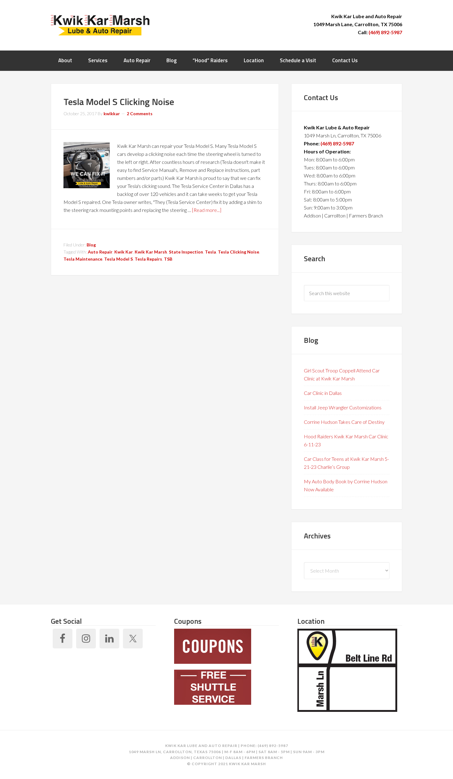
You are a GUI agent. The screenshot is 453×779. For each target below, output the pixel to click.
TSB (168, 259)
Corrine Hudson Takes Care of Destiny (344, 422)
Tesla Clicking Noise (238, 251)
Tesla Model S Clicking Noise (118, 102)
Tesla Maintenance (82, 259)
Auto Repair (100, 251)
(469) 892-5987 (385, 32)
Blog (91, 244)
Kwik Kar (123, 251)
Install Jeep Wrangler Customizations (343, 407)
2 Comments (140, 113)
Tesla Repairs (148, 259)
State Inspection (186, 251)
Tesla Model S (118, 259)
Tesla (210, 251)
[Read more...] (206, 210)
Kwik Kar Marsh (100, 24)
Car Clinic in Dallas (323, 393)
